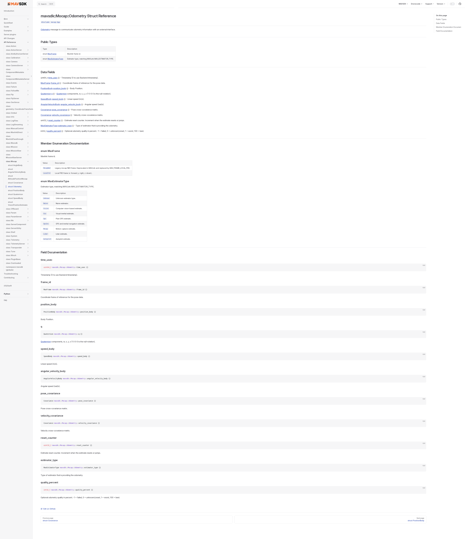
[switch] (452, 4)
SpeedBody (46, 99)
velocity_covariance (61, 115)
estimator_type (65, 125)
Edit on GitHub (49, 509)
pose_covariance (59, 110)
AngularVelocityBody (50, 104)
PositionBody (47, 88)
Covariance (46, 110)
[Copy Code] (422, 267)
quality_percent (54, 131)
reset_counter (54, 120)
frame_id (55, 83)
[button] (28, 19)
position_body (59, 88)
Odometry (45, 29)
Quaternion (46, 94)
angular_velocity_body (71, 104)
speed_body (57, 99)
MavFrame (52, 54)
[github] (460, 4)
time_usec (53, 78)
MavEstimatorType (55, 59)
